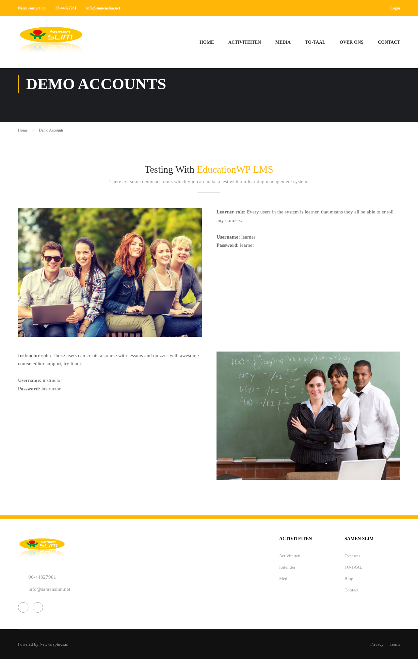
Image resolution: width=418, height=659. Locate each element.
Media (283, 42)
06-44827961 (66, 8)
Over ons (351, 42)
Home (207, 42)
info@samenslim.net (103, 8)
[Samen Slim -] (50, 45)
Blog (349, 578)
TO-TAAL (315, 42)
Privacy (377, 644)
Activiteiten (244, 42)
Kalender (287, 567)
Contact (389, 42)
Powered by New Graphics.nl (43, 644)
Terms (395, 644)
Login (395, 8)
